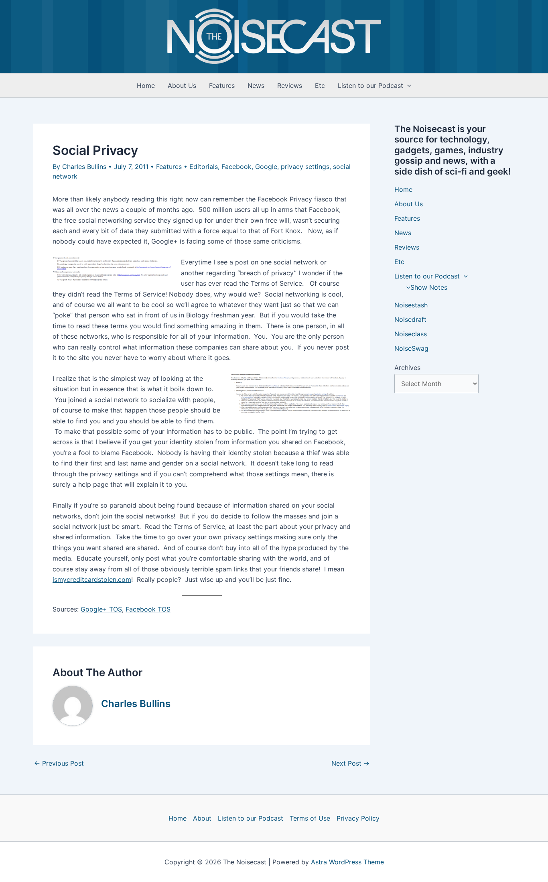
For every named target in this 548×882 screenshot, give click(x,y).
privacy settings (305, 167)
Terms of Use (310, 818)
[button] (407, 85)
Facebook (236, 167)
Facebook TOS (148, 609)
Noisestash (411, 305)
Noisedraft (410, 319)
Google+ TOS (101, 609)
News (256, 85)
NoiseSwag (411, 348)
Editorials (203, 167)
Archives (407, 368)
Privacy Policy (358, 818)
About (202, 818)
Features (222, 85)
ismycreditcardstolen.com (92, 579)
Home (146, 85)
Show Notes (428, 287)
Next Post (350, 763)
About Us (182, 85)
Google (266, 167)
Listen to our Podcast (370, 85)
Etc (320, 85)
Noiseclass (410, 334)
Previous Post (59, 763)
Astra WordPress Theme (347, 862)
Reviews (289, 85)
